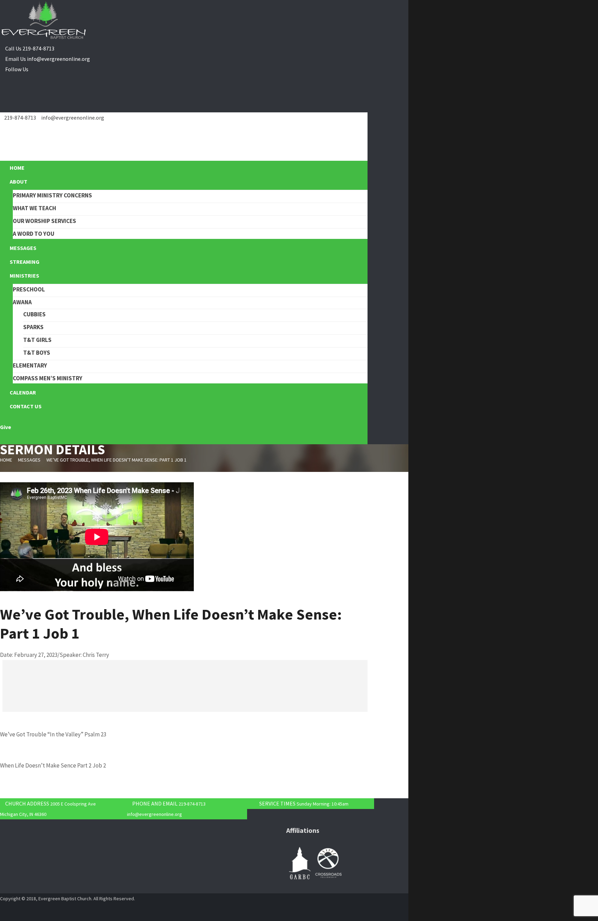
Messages (29, 460)
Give (5, 427)
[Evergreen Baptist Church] (43, 21)
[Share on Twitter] (4, 665)
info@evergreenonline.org (58, 58)
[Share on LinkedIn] (4, 696)
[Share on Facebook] (4, 675)
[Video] (2, 599)
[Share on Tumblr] (4, 706)
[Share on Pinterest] (4, 686)
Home (6, 460)
